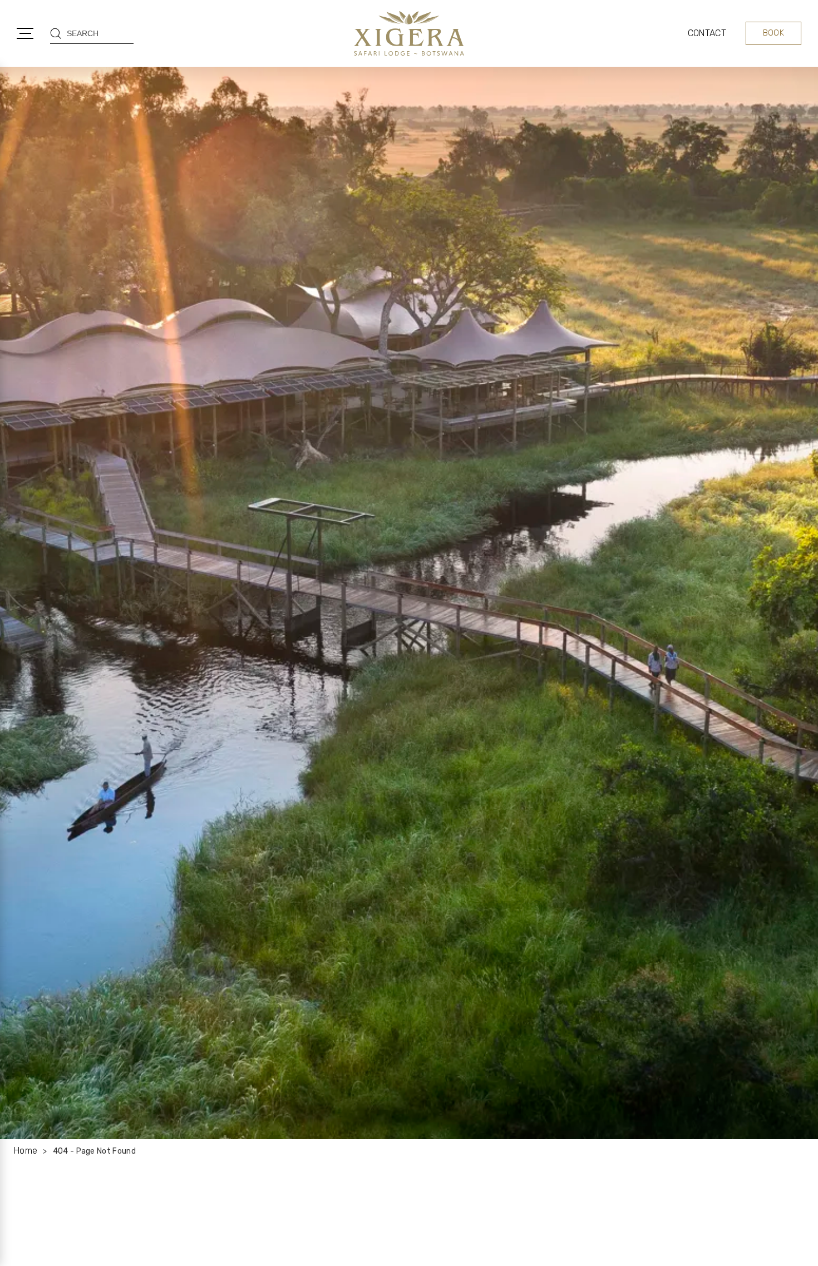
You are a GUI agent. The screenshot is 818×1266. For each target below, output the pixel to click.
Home (25, 1150)
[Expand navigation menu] (25, 33)
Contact (707, 33)
